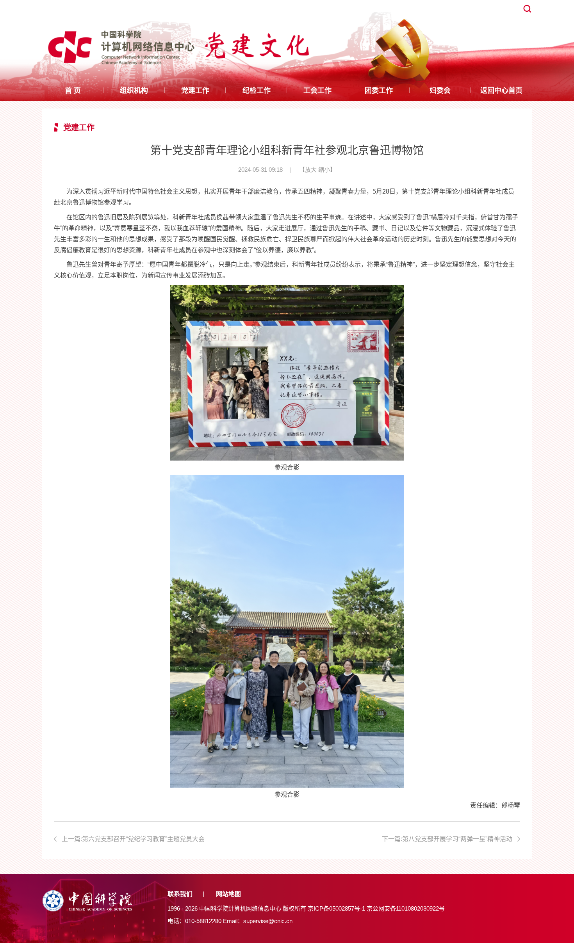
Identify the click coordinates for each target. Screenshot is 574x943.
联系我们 (180, 894)
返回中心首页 (501, 90)
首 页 (73, 90)
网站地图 (228, 894)
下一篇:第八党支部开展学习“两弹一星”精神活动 (447, 839)
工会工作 (317, 90)
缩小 (324, 169)
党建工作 (195, 90)
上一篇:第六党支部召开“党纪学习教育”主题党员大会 (133, 839)
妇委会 (440, 90)
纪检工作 (256, 90)
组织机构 (134, 90)
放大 (311, 169)
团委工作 (379, 90)
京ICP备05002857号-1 (336, 908)
